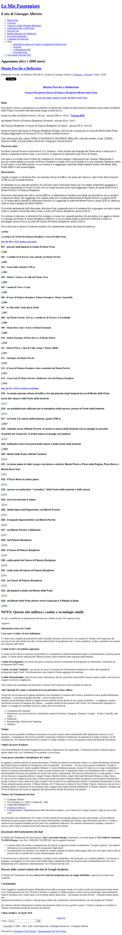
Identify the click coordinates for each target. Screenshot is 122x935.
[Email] (88, 74)
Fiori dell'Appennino (17, 36)
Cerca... (4, 921)
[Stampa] (77, 74)
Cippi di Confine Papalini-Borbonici (24, 25)
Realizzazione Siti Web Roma (52, 931)
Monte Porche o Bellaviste (21, 68)
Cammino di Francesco (18, 39)
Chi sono (11, 23)
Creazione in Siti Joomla (24, 931)
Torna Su (61, 918)
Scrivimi (17, 47)
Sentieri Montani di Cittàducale (21, 33)
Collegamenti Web (21, 49)
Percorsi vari (13, 31)
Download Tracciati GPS (19, 55)
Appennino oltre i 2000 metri (20, 28)
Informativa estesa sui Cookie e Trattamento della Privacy (40, 44)
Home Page (12, 20)
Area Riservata (20, 52)
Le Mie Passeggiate (20, 5)
